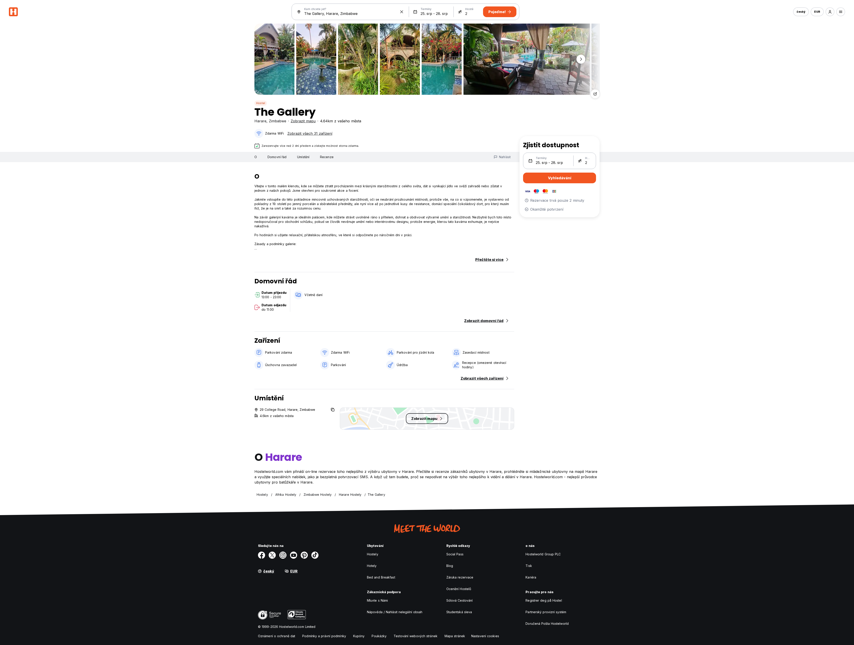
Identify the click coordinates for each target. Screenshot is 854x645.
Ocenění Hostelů (458, 589)
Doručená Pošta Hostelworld (547, 623)
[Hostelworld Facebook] (261, 555)
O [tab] (255, 157)
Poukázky (379, 636)
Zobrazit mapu (303, 121)
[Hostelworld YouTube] (293, 555)
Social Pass (454, 554)
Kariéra (531, 577)
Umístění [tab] (303, 157)
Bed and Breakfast (381, 577)
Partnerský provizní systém (546, 612)
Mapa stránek (455, 636)
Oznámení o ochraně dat (276, 636)
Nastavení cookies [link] (485, 636)
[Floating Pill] (580, 59)
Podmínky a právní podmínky (324, 636)
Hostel (260, 103)
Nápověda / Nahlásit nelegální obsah (395, 612)
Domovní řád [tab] (277, 157)
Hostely (372, 554)
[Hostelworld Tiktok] (314, 555)
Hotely (372, 566)
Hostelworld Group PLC (543, 554)
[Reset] (401, 11)
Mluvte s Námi (377, 600)
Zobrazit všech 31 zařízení (309, 133)
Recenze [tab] (327, 157)
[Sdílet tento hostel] (595, 93)
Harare (260, 121)
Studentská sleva (459, 612)
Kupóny (359, 636)
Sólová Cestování (459, 600)
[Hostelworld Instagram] (282, 555)
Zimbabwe (277, 121)
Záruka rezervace (459, 577)
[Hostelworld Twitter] (272, 555)
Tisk (529, 566)
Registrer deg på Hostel (544, 600)
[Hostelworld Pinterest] (304, 555)
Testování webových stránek (415, 636)
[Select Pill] (830, 11)
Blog (449, 566)
